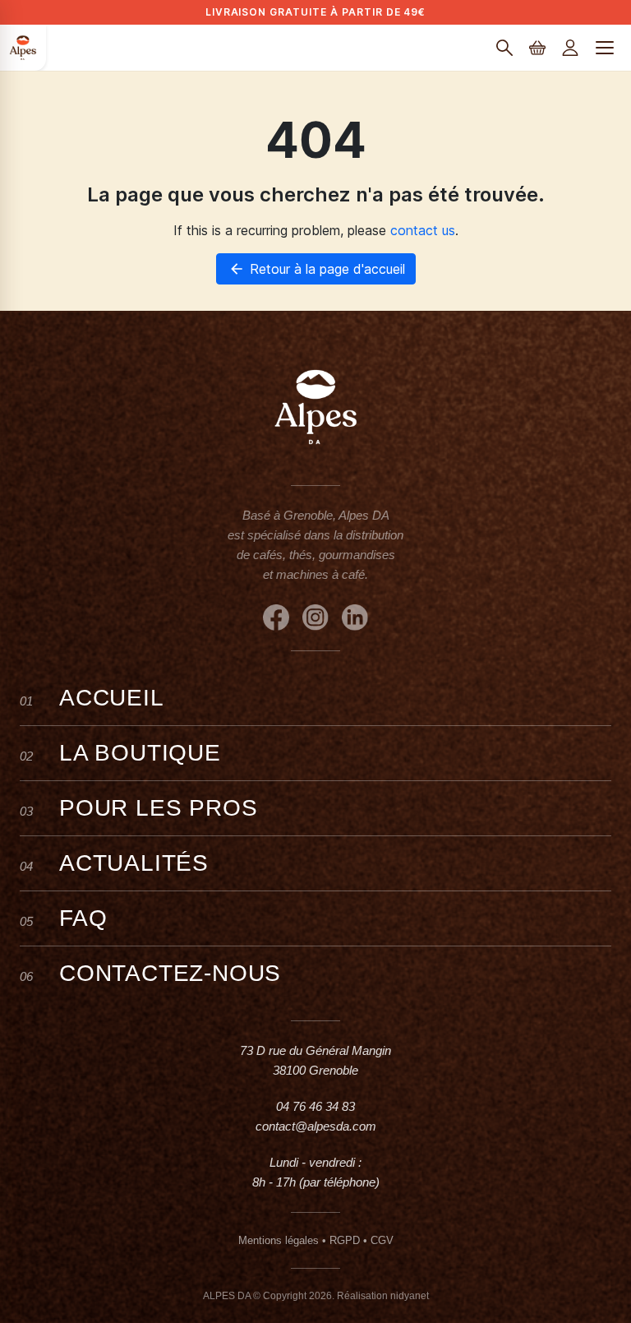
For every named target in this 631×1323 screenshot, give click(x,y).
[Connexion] (570, 47)
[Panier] (537, 47)
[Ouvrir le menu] (604, 47)
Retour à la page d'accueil (316, 269)
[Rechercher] (504, 47)
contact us (422, 230)
